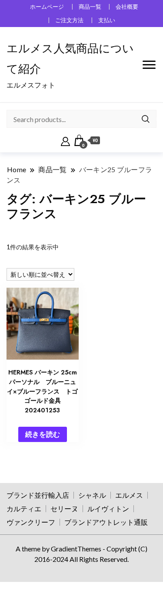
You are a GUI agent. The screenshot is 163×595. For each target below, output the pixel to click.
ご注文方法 (69, 20)
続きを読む (42, 434)
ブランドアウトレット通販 (106, 522)
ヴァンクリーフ (31, 522)
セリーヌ (64, 508)
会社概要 (127, 7)
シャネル (92, 495)
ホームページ (47, 7)
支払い (106, 20)
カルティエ (24, 508)
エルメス (129, 495)
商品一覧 (90, 7)
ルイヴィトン (108, 508)
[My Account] (65, 140)
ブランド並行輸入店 (38, 495)
